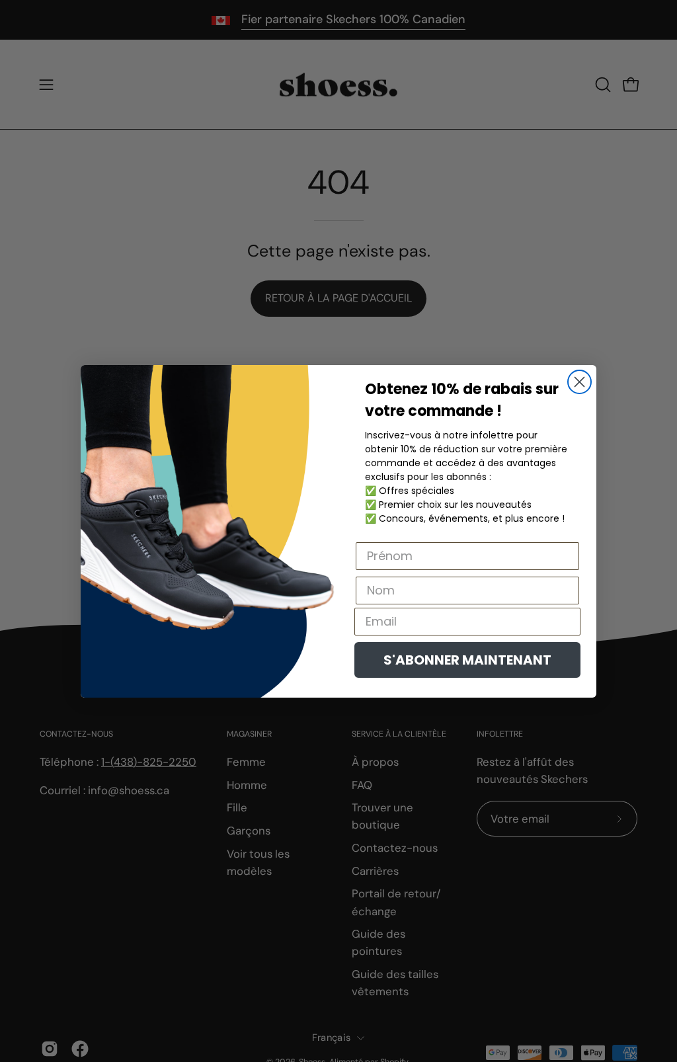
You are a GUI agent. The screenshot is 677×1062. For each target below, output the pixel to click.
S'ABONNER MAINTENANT (467, 660)
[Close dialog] (579, 381)
